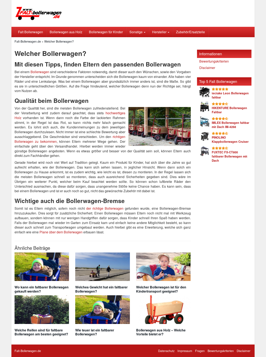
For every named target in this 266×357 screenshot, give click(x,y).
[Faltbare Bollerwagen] (52, 13)
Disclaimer (207, 67)
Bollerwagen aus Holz (66, 32)
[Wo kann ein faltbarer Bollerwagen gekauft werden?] (42, 266)
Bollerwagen (40, 71)
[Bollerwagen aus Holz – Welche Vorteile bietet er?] (163, 309)
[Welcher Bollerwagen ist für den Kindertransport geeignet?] (163, 266)
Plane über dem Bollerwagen (61, 232)
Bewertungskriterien (214, 61)
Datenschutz (166, 351)
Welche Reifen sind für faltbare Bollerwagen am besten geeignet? (41, 332)
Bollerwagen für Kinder (106, 32)
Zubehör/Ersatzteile (190, 32)
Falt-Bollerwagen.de (28, 41)
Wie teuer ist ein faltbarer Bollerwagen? (94, 332)
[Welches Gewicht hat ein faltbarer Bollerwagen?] (102, 266)
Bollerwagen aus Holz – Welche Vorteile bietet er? (161, 332)
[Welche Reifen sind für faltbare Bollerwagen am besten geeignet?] (42, 309)
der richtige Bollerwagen (104, 208)
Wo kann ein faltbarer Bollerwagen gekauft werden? (42, 289)
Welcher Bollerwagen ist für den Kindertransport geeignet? (161, 289)
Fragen (200, 351)
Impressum (184, 351)
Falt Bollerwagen (30, 32)
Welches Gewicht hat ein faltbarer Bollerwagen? (101, 289)
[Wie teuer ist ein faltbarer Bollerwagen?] (102, 309)
